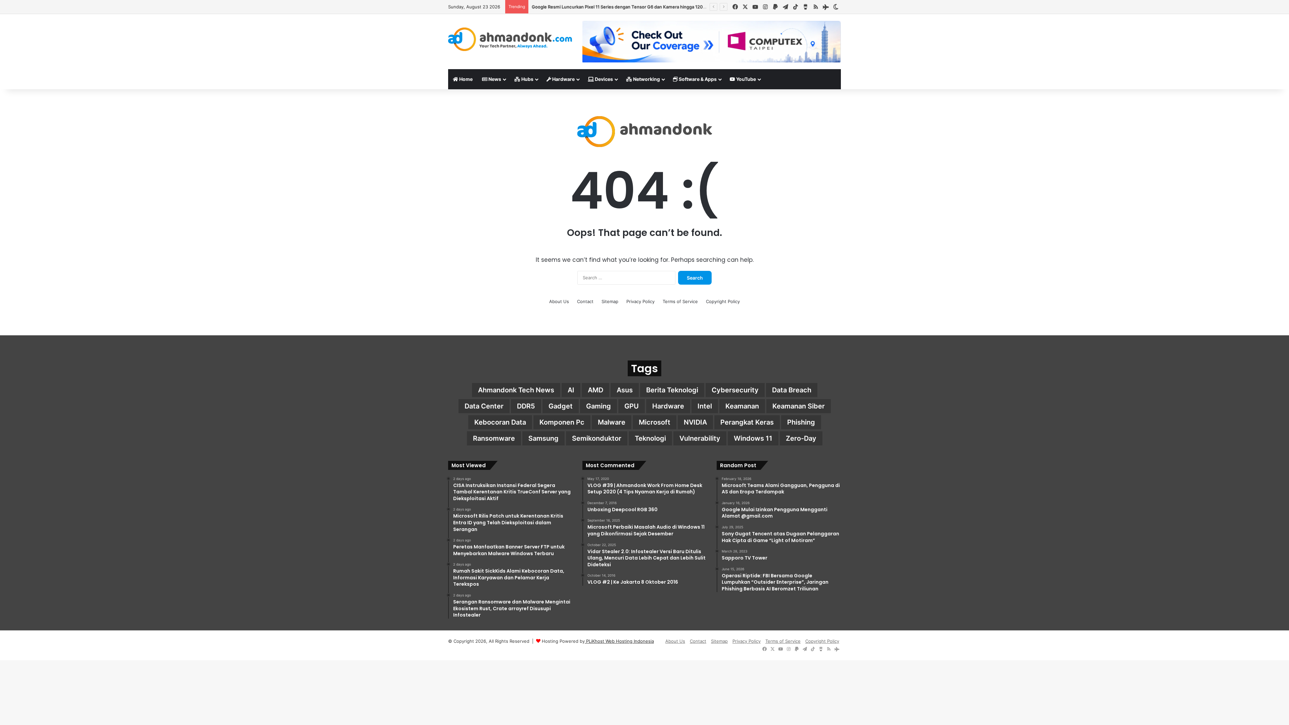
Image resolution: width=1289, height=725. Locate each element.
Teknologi (650, 438)
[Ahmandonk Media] (510, 39)
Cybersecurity (735, 390)
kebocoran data (500, 422)
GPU (631, 406)
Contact (585, 301)
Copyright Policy (723, 301)
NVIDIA (695, 422)
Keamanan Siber (798, 406)
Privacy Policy (640, 301)
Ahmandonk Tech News (516, 390)
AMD (595, 390)
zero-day (801, 438)
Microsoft (654, 422)
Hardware (563, 79)
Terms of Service (680, 301)
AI (571, 390)
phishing (801, 422)
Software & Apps (697, 79)
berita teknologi (672, 390)
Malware (611, 422)
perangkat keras (747, 422)
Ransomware (494, 438)
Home (465, 79)
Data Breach (791, 390)
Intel (705, 406)
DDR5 (526, 406)
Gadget (560, 406)
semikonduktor (596, 438)
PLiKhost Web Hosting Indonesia (619, 641)
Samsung (543, 438)
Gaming (598, 406)
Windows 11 (753, 438)
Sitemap (610, 301)
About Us (559, 301)
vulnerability (699, 438)
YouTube (745, 79)
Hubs (526, 79)
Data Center (484, 406)
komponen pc (561, 422)
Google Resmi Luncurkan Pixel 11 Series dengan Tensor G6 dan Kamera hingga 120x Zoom (625, 6)
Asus (625, 390)
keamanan (742, 406)
